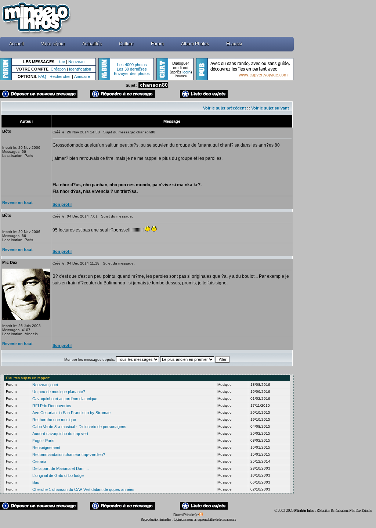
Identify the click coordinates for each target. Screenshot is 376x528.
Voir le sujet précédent (224, 108)
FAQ (42, 76)
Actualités (92, 43)
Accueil (16, 43)
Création (58, 69)
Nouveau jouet (45, 384)
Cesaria (39, 461)
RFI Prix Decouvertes (51, 405)
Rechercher (60, 76)
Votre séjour (53, 43)
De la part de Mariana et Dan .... (60, 468)
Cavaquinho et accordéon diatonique (64, 398)
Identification (80, 69)
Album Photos (195, 43)
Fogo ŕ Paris (43, 440)
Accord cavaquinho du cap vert (60, 433)
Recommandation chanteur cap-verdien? (68, 454)
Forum (157, 43)
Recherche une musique (54, 419)
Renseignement (46, 447)
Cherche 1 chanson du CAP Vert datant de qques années (83, 489)
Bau (35, 482)
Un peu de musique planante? (58, 391)
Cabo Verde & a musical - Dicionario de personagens (79, 426)
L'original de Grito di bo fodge (58, 475)
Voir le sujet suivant (270, 108)
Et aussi (234, 43)
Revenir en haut (17, 202)
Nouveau (76, 62)
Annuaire (82, 76)
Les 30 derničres (132, 69)
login (186, 72)
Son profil (62, 204)
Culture (126, 43)
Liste (61, 62)
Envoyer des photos (132, 73)
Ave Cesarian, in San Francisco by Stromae (71, 412)
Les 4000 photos (132, 64)
